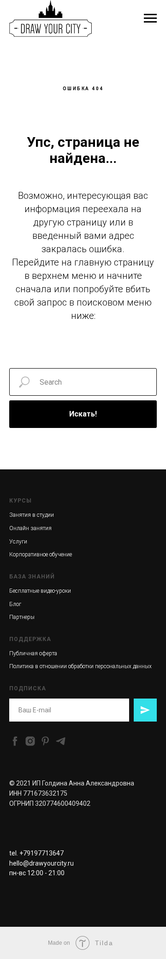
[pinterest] (45, 741)
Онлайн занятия (30, 528)
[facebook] (15, 741)
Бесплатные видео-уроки (40, 591)
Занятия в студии (31, 515)
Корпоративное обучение (40, 554)
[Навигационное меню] (150, 18)
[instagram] (30, 741)
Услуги (18, 541)
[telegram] (60, 741)
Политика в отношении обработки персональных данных (80, 666)
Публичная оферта (33, 653)
